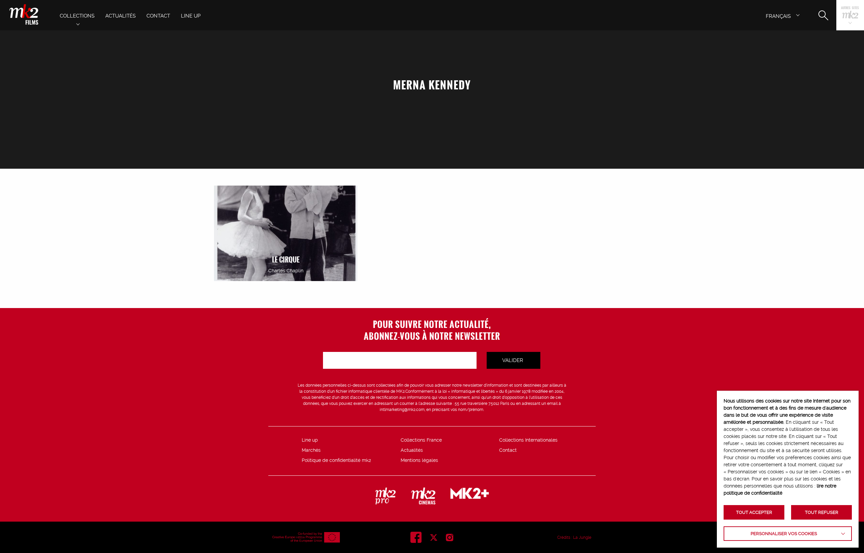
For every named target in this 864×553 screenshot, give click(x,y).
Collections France (421, 440)
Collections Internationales (528, 440)
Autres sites (850, 8)
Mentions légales (419, 460)
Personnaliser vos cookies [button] (784, 533)
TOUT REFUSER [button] (821, 512)
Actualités (412, 450)
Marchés (311, 450)
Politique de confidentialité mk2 (336, 460)
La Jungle (582, 537)
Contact (508, 450)
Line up (310, 440)
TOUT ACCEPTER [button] (754, 512)
